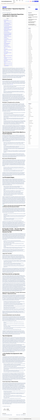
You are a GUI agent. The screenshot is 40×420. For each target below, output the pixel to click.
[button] (36, 1)
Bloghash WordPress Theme (27, 418)
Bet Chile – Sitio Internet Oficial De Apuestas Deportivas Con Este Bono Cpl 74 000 (8, 30)
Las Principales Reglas (6, 25)
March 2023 (29, 69)
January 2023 (30, 72)
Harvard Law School (30, 123)
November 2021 (30, 91)
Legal (29, 134)
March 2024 (29, 53)
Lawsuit (29, 131)
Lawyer (29, 132)
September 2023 (30, 61)
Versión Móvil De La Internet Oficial (8, 59)
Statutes (29, 142)
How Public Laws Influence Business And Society (32, 17)
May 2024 (29, 50)
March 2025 (29, 46)
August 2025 (29, 39)
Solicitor (29, 139)
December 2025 (30, 35)
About (29, 105)
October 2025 (30, 38)
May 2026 (29, 32)
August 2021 (29, 95)
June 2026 (29, 31)
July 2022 (29, 80)
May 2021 (29, 99)
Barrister (29, 109)
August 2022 (29, 79)
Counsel (29, 113)
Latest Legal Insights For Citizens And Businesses (32, 19)
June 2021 (29, 98)
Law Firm (29, 127)
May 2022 (29, 83)
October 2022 (30, 76)
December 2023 (30, 57)
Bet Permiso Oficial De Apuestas (7, 24)
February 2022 (30, 87)
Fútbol (5, 54)
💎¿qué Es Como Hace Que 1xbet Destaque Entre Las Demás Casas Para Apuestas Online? (8, 27)
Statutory (29, 143)
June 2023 (29, 65)
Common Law (30, 112)
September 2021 (30, 94)
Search (36, 9)
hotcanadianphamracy (6, 1)
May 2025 (29, 43)
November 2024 (30, 49)
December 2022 (30, 73)
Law (28, 124)
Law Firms (29, 128)
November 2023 (30, 58)
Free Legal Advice (30, 120)
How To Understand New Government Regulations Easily (32, 24)
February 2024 (30, 54)
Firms (29, 117)
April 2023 (29, 68)
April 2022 (29, 84)
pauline (8, 409)
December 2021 (30, 90)
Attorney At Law (30, 108)
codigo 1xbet (11, 84)
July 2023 (29, 64)
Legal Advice (29, 135)
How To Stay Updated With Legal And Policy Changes (32, 15)
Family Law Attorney (30, 116)
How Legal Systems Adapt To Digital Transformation (32, 22)
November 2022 (30, 75)
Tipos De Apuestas (6, 38)
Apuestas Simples (6, 51)
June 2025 (29, 42)
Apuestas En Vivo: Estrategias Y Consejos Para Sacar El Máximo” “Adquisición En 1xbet (7, 35)
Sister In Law (29, 138)
